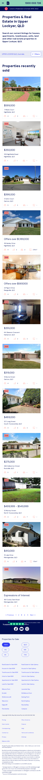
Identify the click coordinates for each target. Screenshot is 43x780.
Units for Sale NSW (8, 676)
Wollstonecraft (6, 697)
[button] (4, 3)
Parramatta (5, 709)
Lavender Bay (26, 689)
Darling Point (25, 697)
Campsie (24, 709)
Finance (24, 724)
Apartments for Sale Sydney (30, 680)
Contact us (5, 732)
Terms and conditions (28, 732)
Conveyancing (6, 728)
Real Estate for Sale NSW (9, 664)
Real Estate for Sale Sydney (30, 664)
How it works (5, 724)
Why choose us (26, 720)
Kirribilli (4, 693)
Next (32, 615)
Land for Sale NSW (7, 684)
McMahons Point (27, 693)
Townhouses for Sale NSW (10, 672)
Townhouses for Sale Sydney (30, 672)
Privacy (4, 737)
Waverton (5, 701)
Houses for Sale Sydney (29, 668)
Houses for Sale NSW (8, 668)
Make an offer (6, 741)
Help (23, 728)
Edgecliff (4, 705)
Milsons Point (6, 689)
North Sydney (26, 701)
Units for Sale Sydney (28, 676)
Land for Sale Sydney (28, 684)
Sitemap (24, 737)
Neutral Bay (25, 705)
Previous (10, 615)
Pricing (4, 720)
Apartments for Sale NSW (10, 680)
